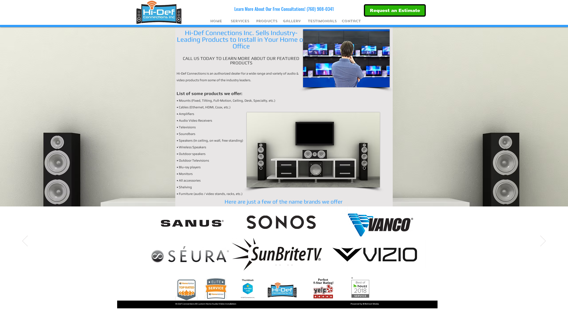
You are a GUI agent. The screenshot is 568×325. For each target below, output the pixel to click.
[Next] (543, 241)
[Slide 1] (276, 265)
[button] (239, 21)
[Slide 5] (292, 265)
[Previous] (25, 241)
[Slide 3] (284, 265)
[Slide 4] (288, 265)
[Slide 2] (280, 265)
